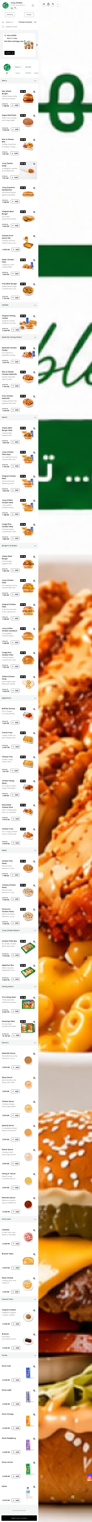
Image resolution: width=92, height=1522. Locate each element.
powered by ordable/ (19, 1510)
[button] (19, 5)
